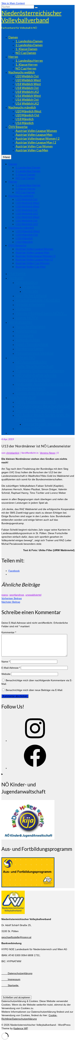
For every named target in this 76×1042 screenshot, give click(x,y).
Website (5, 674)
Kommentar (8, 632)
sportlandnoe (16, 594)
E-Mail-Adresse (10, 667)
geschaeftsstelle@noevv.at (16, 937)
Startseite (10, 985)
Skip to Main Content (13, 3)
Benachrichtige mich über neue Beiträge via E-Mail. (34, 690)
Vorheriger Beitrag (11, 598)
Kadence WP (20, 1028)
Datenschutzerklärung (16, 973)
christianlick (12, 452)
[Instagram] (35, 740)
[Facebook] (35, 768)
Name (5, 661)
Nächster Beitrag (10, 601)
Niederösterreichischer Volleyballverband (31, 16)
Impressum (10, 979)
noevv (4, 594)
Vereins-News (47, 452)
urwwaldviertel (33, 594)
